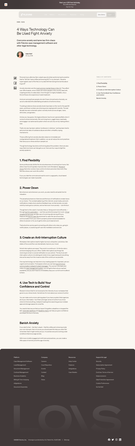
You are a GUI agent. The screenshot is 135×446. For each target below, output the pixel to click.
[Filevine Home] (26, 14)
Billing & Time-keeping (21, 379)
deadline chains (44, 311)
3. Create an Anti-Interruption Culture (108, 90)
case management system (34, 268)
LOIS (45, 14)
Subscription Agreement (104, 365)
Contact (43, 372)
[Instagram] (116, 440)
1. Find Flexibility (101, 83)
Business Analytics (20, 376)
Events (43, 369)
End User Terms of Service (104, 372)
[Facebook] (109, 440)
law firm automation (31, 212)
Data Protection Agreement (105, 379)
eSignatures (18, 383)
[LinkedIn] (120, 440)
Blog (23, 22)
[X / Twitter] (113, 440)
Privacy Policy (100, 369)
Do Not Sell (99, 387)
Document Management (21, 369)
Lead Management (20, 365)
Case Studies (73, 372)
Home (18, 22)
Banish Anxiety (101, 98)
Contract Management (21, 372)
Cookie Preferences (102, 383)
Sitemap (66, 440)
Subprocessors (101, 376)
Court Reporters (46, 365)
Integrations (72, 369)
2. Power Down (101, 86)
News (43, 379)
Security (98, 361)
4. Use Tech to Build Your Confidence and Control (108, 94)
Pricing (82, 14)
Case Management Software (23, 361)
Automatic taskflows (29, 311)
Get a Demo (101, 14)
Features (71, 365)
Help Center (73, 361)
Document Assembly (20, 387)
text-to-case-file (33, 216)
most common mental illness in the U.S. (48, 88)
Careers (43, 361)
